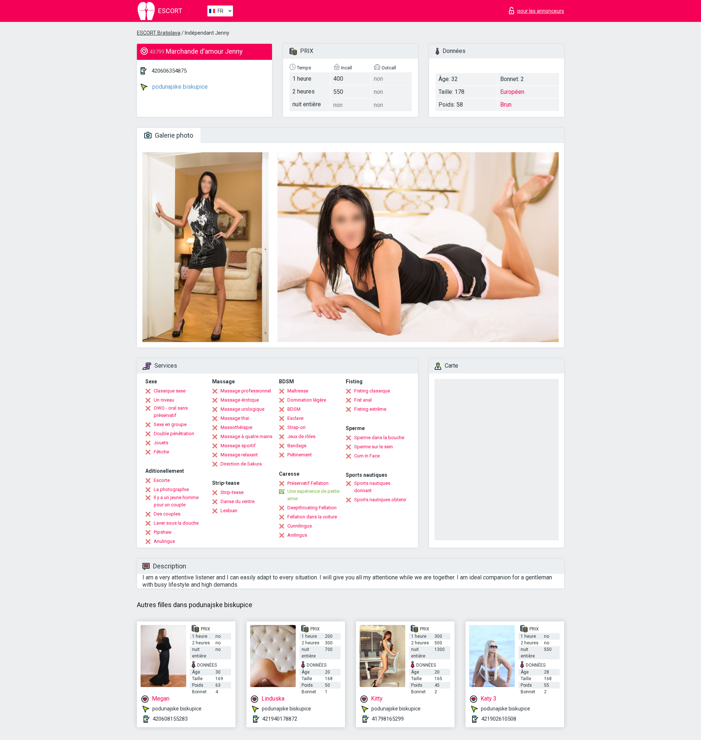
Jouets (161, 442)
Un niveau (164, 400)
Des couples (167, 514)
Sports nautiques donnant (372, 486)
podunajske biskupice (179, 86)
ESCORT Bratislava (158, 33)
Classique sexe (169, 391)
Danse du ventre (237, 501)
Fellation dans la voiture (312, 516)
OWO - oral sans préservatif (171, 411)
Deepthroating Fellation (312, 507)
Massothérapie (236, 427)
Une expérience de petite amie (313, 494)
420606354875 (169, 71)
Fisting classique (372, 391)
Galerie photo (173, 135)
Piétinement (299, 454)
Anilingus (297, 535)
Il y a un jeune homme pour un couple (176, 501)
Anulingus (164, 541)
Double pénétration (174, 433)
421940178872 (279, 719)
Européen (512, 91)
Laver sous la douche (176, 523)
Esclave (295, 418)
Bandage (296, 445)
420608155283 (170, 719)
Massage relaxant (239, 454)
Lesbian (229, 510)
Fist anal (363, 400)
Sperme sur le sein (373, 446)
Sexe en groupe (170, 424)
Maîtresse (297, 391)
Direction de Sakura (241, 464)
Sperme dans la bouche (379, 437)
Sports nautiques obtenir (380, 499)
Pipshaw (163, 532)
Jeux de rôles (301, 436)
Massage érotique (240, 400)
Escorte (162, 480)
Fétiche (161, 452)
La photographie (171, 489)
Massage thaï (235, 418)
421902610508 (498, 719)
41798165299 (388, 719)
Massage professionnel (246, 391)
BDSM (293, 409)
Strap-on (296, 427)
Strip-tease (232, 492)
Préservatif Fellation (308, 483)
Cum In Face (367, 456)
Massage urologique (242, 409)
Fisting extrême (370, 409)
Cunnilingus (299, 526)
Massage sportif (238, 445)
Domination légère (306, 400)
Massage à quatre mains (246, 436)
